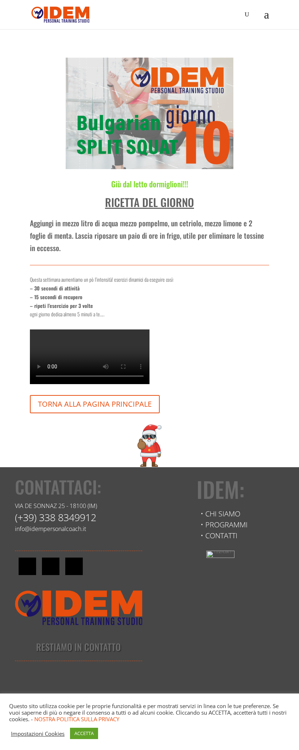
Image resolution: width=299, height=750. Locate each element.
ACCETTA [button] (84, 733)
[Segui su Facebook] (27, 566)
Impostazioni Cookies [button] (38, 733)
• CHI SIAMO (220, 514)
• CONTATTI (219, 535)
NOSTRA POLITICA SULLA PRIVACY (76, 719)
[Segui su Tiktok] (74, 566)
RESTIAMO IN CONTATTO (78, 646)
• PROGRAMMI (224, 525)
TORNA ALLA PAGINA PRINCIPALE (95, 404)
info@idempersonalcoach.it (50, 529)
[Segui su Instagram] (50, 566)
